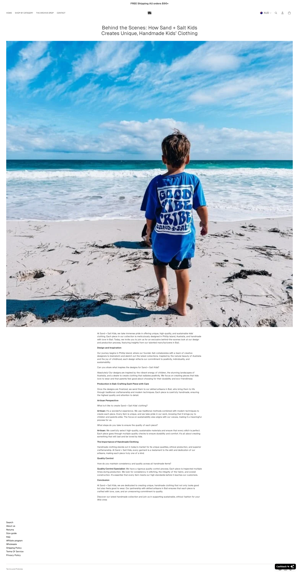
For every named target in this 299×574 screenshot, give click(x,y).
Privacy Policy (13, 555)
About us (10, 526)
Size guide (11, 533)
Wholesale (11, 544)
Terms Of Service (15, 551)
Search (9, 522)
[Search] (276, 12)
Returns (10, 529)
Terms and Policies (14, 569)
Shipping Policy (14, 547)
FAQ (8, 537)
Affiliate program (14, 540)
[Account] (282, 12)
